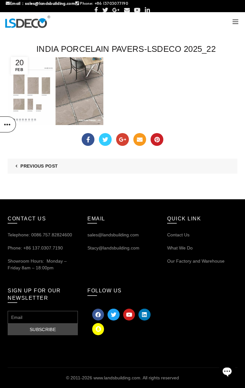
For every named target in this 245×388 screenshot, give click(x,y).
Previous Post (39, 166)
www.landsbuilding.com (116, 377)
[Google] (122, 139)
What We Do (180, 247)
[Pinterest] (157, 139)
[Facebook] (88, 139)
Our (171, 261)
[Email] (139, 139)
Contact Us (178, 234)
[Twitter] (105, 139)
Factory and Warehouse (200, 261)
